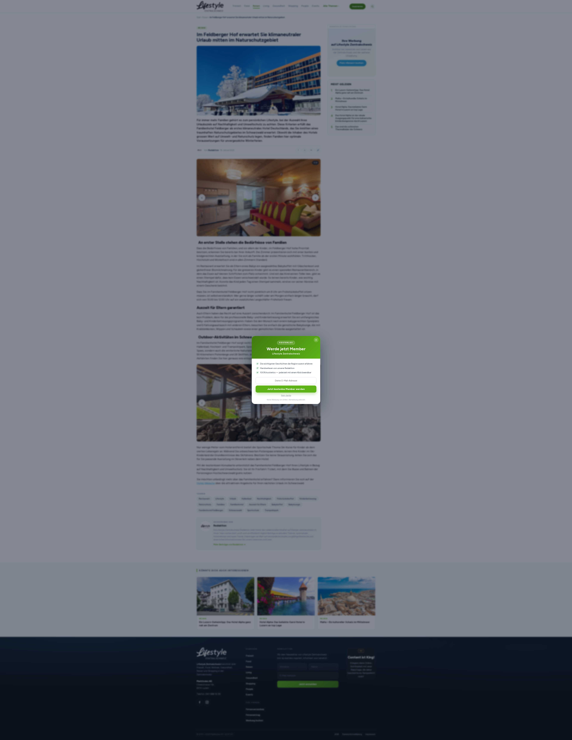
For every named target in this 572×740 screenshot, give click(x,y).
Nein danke (286, 395)
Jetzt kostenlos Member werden (286, 389)
